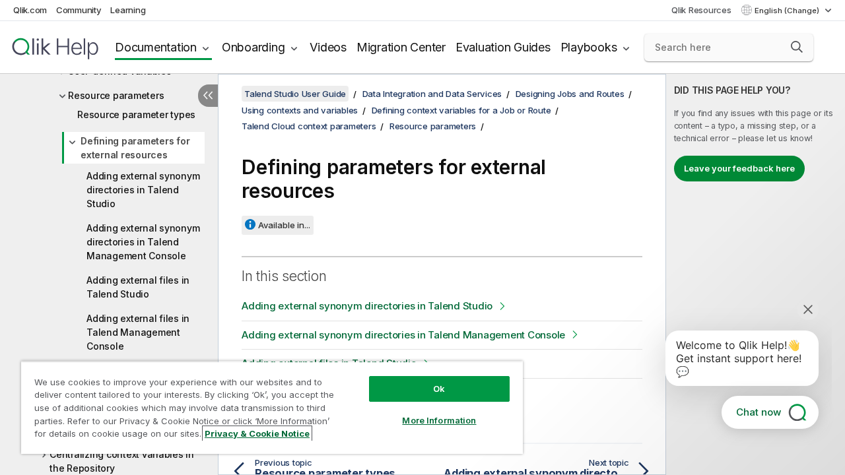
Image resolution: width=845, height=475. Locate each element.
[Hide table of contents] (208, 95)
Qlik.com (30, 10)
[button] (797, 46)
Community (79, 10)
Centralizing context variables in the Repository (122, 461)
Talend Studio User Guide (295, 93)
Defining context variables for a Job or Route (461, 110)
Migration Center (401, 47)
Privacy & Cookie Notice (257, 433)
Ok (439, 388)
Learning (127, 10)
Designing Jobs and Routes (570, 93)
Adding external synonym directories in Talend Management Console (142, 241)
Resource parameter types (136, 114)
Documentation (156, 47)
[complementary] (755, 274)
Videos (328, 47)
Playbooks (588, 47)
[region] (272, 407)
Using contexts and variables (300, 110)
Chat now (758, 412)
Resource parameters (116, 95)
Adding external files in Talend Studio (137, 287)
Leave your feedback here (739, 168)
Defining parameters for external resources (135, 147)
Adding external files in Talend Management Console (137, 332)
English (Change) (788, 10)
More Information (439, 420)
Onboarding (253, 47)
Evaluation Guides (503, 47)
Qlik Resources (701, 10)
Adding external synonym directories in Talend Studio (142, 189)
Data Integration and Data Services (432, 93)
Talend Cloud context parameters (309, 126)
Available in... (284, 225)
